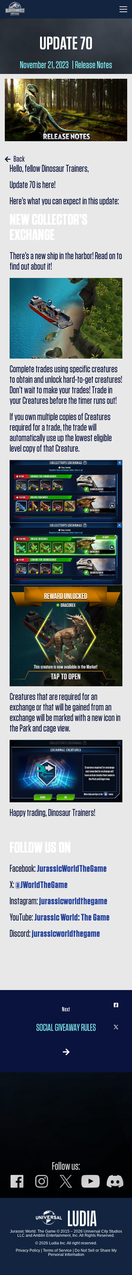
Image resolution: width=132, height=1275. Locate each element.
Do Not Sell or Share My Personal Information (82, 1252)
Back (18, 159)
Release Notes (93, 65)
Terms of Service (57, 1250)
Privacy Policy (28, 1250)
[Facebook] (116, 1005)
